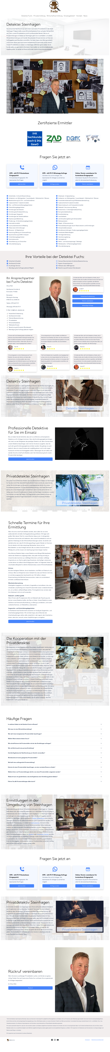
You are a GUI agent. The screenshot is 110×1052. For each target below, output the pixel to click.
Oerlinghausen (35, 823)
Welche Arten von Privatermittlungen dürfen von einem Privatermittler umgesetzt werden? (34, 772)
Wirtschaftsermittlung (55, 16)
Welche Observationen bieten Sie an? (18, 738)
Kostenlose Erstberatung (88, 296)
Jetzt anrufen (21, 184)
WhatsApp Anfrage (87, 305)
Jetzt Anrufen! (30, 459)
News (85, 16)
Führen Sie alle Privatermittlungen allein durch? (21, 781)
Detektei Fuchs (26, 16)
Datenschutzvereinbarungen (97, 1039)
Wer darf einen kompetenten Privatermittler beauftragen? (25, 734)
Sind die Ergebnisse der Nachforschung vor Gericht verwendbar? (26, 753)
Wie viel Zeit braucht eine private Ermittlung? (21, 748)
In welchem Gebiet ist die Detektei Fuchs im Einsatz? (23, 724)
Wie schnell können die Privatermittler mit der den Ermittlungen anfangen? (29, 743)
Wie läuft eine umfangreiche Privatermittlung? (21, 762)
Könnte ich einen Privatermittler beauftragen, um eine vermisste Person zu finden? (31, 767)
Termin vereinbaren (87, 184)
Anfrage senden (54, 184)
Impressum (87, 1039)
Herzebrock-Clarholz (43, 834)
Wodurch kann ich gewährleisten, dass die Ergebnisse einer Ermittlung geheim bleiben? (32, 776)
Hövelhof (31, 834)
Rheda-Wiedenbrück (38, 818)
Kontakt (79, 16)
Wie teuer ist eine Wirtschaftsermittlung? (20, 729)
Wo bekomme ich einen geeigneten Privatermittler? (22, 757)
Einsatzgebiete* (69, 16)
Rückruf (30, 988)
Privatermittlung (39, 16)
